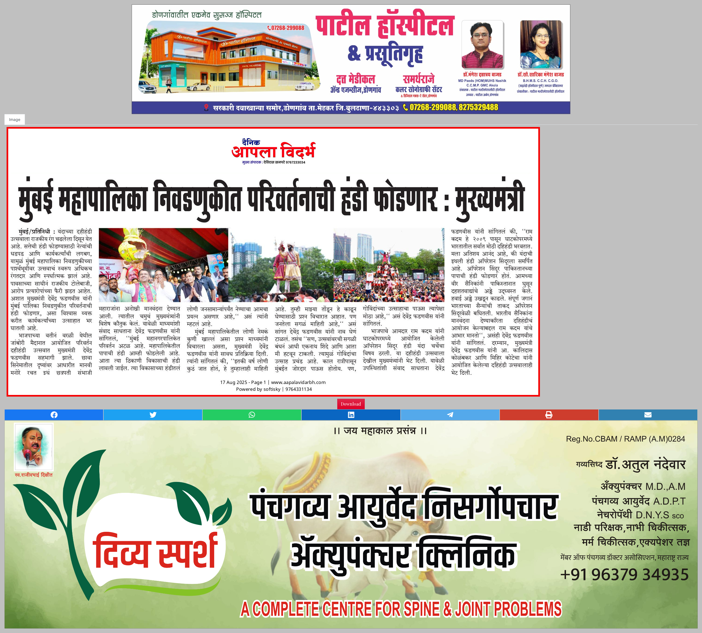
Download (351, 404)
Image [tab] (14, 119)
